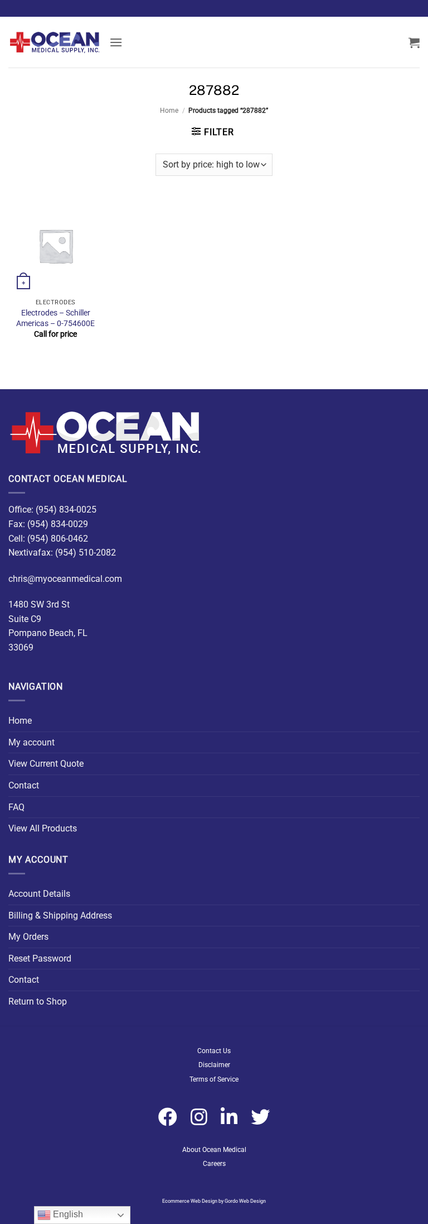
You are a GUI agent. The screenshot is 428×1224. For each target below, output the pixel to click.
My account (31, 742)
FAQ (16, 807)
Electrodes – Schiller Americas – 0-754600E (55, 318)
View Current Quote (46, 763)
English (67, 1214)
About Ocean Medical (214, 1150)
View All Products (42, 828)
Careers (214, 1164)
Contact (23, 785)
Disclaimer (214, 1065)
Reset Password (39, 958)
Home (169, 110)
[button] (116, 42)
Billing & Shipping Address (60, 915)
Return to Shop (37, 1001)
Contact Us (214, 1051)
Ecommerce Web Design (189, 1201)
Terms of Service (214, 1079)
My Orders (28, 936)
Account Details (39, 893)
